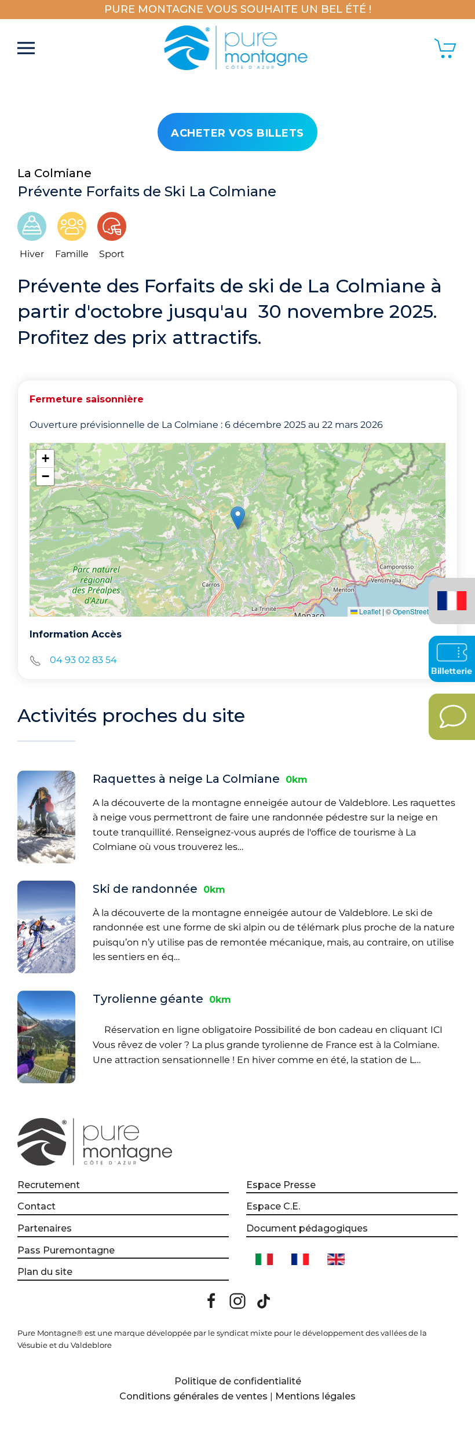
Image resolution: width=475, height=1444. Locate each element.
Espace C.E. (273, 1206)
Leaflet (369, 611)
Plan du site (44, 1271)
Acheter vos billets (237, 133)
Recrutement (48, 1184)
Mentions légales (315, 1396)
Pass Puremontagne (66, 1250)
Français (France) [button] (450, 593)
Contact (36, 1206)
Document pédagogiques (307, 1228)
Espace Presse (281, 1184)
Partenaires (44, 1228)
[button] (26, 48)
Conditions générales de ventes (193, 1396)
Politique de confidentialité (237, 1381)
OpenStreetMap (418, 611)
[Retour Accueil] (238, 48)
